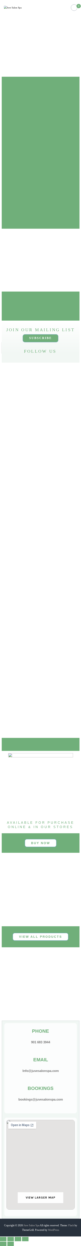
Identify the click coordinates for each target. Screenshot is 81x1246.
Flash (71, 1225)
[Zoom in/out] (25, 1239)
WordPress (53, 1229)
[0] (74, 7)
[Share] (10, 1239)
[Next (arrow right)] (10, 1244)
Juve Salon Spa (31, 1225)
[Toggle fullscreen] (18, 1239)
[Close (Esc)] (3, 1239)
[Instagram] (25, 358)
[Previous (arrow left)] (3, 1244)
